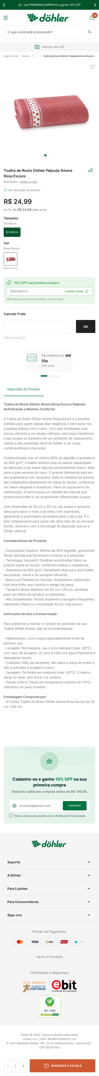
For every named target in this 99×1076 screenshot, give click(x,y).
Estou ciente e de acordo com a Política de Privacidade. (50, 816)
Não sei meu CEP (15, 337)
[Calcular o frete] (85, 326)
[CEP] (38, 322)
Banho (26, 56)
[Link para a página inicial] (12, 56)
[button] (12, 232)
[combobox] (49, 32)
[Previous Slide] (4, 5)
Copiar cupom (74, 291)
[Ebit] (64, 991)
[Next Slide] (95, 5)
